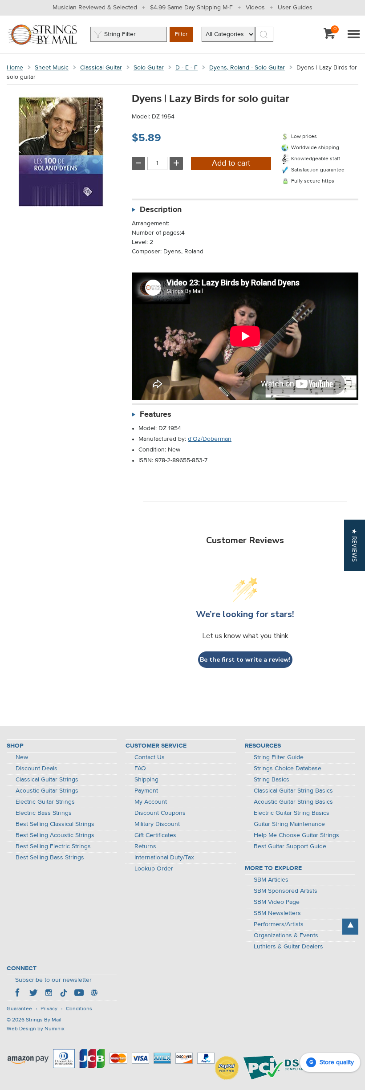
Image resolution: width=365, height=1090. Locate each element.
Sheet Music (52, 68)
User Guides (295, 7)
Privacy (49, 1009)
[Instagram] (48, 994)
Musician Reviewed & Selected (95, 7)
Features (155, 415)
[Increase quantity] (176, 163)
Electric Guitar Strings (45, 802)
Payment (146, 791)
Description (161, 210)
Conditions (79, 1009)
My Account (150, 802)
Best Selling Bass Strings (50, 857)
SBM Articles (271, 880)
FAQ (140, 768)
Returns (145, 846)
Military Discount (157, 824)
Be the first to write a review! (245, 659)
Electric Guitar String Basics (291, 813)
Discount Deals (36, 768)
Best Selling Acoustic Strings (55, 835)
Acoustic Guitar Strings (47, 791)
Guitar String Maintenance (289, 824)
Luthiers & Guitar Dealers (288, 947)
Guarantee (19, 1009)
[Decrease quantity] (138, 163)
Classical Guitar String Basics (293, 791)
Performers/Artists (279, 924)
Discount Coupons (160, 813)
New (22, 757)
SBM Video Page (277, 902)
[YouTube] (78, 994)
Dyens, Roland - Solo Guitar (247, 68)
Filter (181, 34)
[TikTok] (63, 994)
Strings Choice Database (287, 768)
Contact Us (149, 757)
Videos (255, 7)
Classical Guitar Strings (47, 780)
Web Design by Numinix (36, 1029)
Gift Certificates (155, 835)
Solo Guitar (149, 68)
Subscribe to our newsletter (53, 980)
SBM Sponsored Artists (285, 891)
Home (15, 68)
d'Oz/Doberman (209, 439)
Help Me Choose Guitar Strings (296, 835)
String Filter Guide (279, 757)
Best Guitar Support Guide (290, 846)
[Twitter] (33, 994)
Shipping (146, 780)
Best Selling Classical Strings (55, 824)
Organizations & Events (286, 935)
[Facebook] (18, 994)
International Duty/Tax (164, 857)
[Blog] (94, 994)
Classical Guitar (101, 68)
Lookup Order (153, 869)
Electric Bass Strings (44, 813)
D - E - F (186, 68)
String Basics (271, 780)
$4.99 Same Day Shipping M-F (191, 7)
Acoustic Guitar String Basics (293, 802)
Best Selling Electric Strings (53, 846)
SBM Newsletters (277, 913)
